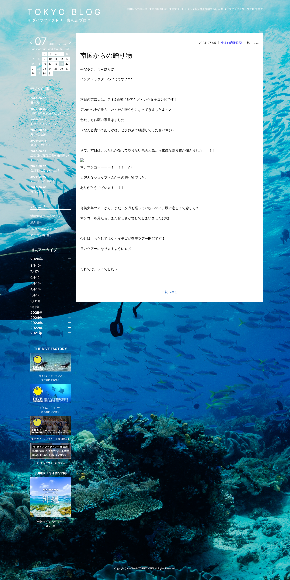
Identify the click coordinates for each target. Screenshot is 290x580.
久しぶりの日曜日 (42, 179)
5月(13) (35, 283)
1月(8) (34, 307)
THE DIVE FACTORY (50, 349)
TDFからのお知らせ (43, 228)
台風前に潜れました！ (45, 168)
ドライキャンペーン (43, 121)
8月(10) (35, 265)
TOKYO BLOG (65, 12)
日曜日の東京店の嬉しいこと (49, 111)
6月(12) (35, 277)
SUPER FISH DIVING (50, 473)
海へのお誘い (39, 132)
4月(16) (35, 289)
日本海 (38, 100)
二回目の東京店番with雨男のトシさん (49, 155)
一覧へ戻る (169, 292)
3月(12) (35, 295)
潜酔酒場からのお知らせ (46, 216)
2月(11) (35, 301)
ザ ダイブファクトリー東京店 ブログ (58, 20)
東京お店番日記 (231, 43)
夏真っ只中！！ (40, 143)
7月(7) (34, 271)
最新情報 (36, 222)
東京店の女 (38, 189)
